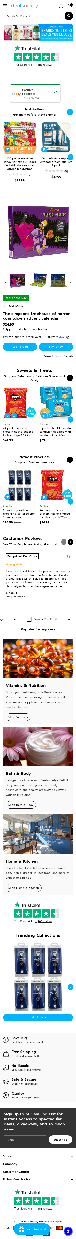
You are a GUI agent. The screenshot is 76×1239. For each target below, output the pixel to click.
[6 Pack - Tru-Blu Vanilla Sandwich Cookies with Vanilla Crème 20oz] (56, 403)
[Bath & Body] (38, 977)
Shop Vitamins (18, 717)
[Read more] (70, 112)
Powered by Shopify (50, 1221)
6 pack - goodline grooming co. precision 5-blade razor (19, 514)
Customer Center (16, 1171)
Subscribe (60, 1140)
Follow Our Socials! (17, 1179)
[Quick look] (7, 415)
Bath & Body (38, 1017)
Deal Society (31, 1221)
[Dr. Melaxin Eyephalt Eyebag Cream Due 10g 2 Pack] (56, 137)
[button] (5, 5)
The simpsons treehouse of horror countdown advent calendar (36, 316)
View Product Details (58, 356)
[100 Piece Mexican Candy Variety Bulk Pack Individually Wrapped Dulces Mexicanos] (20, 137)
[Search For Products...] (69, 16)
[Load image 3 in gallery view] (58, 281)
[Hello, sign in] (61, 6)
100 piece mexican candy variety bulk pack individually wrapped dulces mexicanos (19, 164)
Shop (7, 1156)
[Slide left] (5, 157)
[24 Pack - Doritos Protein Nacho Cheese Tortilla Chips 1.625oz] (20, 403)
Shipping (9, 329)
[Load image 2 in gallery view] (38, 281)
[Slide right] (70, 157)
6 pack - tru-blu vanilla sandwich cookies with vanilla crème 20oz (55, 431)
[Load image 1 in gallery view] (17, 281)
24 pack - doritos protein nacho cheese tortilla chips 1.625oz (18, 431)
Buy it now (56, 347)
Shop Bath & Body (21, 805)
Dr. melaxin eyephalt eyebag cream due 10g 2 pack (56, 162)
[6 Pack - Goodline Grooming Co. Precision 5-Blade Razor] (20, 485)
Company (10, 1164)
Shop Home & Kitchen (23, 888)
